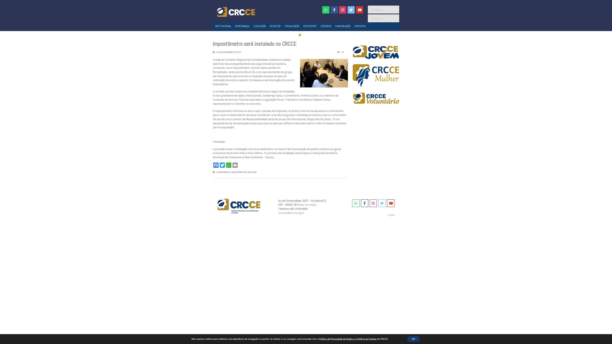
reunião (252, 172)
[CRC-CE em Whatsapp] (325, 10)
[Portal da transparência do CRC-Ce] (306, 34)
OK (413, 338)
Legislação (259, 26)
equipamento (223, 172)
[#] (342, 10)
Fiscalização (291, 26)
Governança (242, 26)
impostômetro (239, 172)
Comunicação (342, 26)
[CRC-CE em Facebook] (334, 10)
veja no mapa (307, 204)
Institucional (223, 26)
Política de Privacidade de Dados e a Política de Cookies (348, 338)
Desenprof (310, 26)
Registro (275, 26)
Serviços (326, 26)
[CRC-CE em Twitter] (351, 10)
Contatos (360, 26)
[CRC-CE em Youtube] (359, 10)
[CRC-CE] (236, 11)
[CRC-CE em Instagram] (373, 203)
